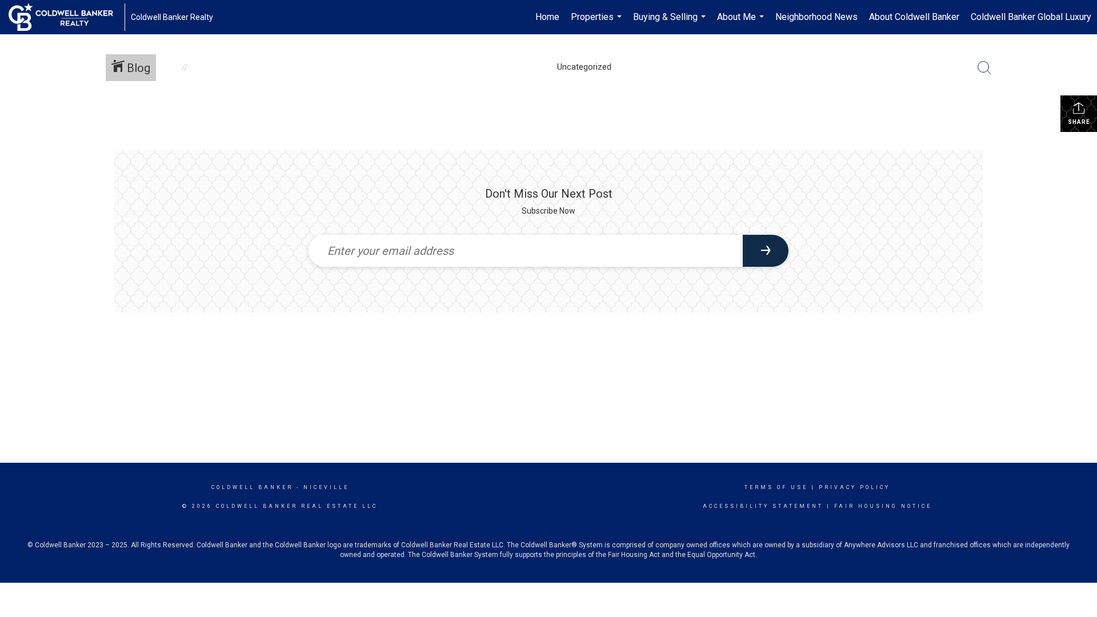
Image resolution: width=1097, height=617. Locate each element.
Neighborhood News (816, 16)
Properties (597, 22)
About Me (742, 22)
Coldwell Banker (252, 487)
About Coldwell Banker (914, 16)
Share (1079, 122)
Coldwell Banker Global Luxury (1031, 16)
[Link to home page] (67, 17)
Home (547, 16)
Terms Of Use (776, 487)
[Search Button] (984, 68)
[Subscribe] (765, 251)
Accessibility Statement (763, 506)
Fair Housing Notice (883, 506)
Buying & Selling (670, 22)
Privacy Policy (854, 487)
